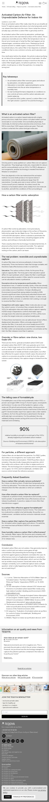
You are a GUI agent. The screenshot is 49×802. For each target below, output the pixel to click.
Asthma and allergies (7, 755)
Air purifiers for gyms (8, 778)
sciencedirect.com (13, 593)
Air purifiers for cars (7, 775)
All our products (6, 766)
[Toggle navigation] (3, 3)
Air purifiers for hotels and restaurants (12, 782)
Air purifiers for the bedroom (10, 773)
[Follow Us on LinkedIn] (8, 742)
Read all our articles (24, 668)
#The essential (37, 677)
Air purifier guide (6, 748)
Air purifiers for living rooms (9, 771)
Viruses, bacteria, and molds (9, 757)
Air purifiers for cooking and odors (11, 769)
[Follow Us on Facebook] (4, 742)
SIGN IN (25, 717)
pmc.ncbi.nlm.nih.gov (33, 602)
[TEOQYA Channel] (17, 742)
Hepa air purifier (21, 7)
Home (3, 7)
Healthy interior (6, 759)
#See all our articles (9, 677)
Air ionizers (5, 768)
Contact (9, 736)
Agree (7, 797)
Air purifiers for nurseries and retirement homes (15, 777)
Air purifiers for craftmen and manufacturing (14, 784)
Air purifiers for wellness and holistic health (14, 780)
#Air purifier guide (24, 677)
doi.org (8, 584)
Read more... (8, 658)
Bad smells (5, 754)
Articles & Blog (11, 7)
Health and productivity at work (11, 761)
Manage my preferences (23, 797)
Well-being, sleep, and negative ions (12, 752)
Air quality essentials (7, 746)
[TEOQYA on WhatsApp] (22, 742)
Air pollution (5, 750)
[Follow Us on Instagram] (13, 742)
